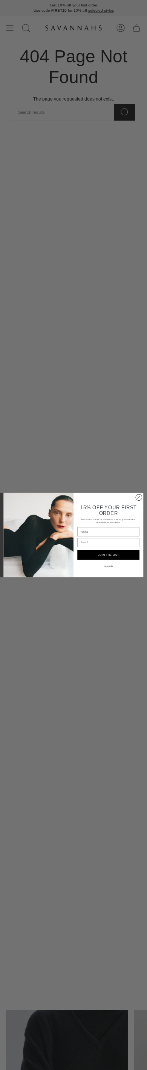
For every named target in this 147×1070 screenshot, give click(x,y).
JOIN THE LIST (108, 554)
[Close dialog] (139, 497)
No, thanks (108, 566)
